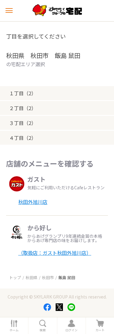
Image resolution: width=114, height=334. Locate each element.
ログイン (71, 330)
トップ (15, 277)
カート (100, 330)
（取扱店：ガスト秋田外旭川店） (54, 252)
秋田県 (31, 277)
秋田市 (48, 277)
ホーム (14, 330)
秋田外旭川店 (32, 201)
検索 (43, 330)
